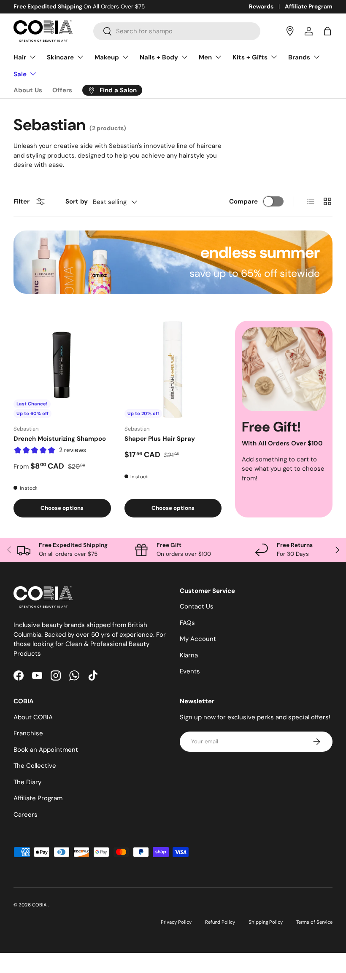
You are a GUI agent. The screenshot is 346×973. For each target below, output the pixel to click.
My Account (198, 639)
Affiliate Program (308, 6)
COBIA (40, 905)
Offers (62, 90)
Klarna (189, 655)
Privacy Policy (176, 922)
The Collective (35, 765)
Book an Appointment (46, 749)
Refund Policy (220, 922)
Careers (26, 814)
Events (190, 671)
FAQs (187, 623)
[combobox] (176, 31)
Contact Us (197, 606)
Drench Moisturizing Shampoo (60, 438)
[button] (327, 31)
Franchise (28, 733)
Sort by (76, 201)
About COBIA (33, 717)
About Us (28, 90)
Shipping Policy (266, 922)
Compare (243, 201)
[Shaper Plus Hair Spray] (173, 369)
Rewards (261, 6)
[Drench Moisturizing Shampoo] (62, 369)
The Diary (27, 782)
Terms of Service (314, 922)
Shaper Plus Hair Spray (159, 438)
